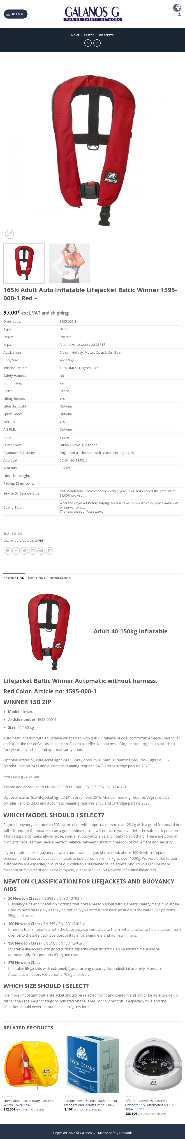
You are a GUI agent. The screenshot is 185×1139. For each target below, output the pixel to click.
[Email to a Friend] (33, 551)
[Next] (172, 150)
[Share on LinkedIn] (49, 551)
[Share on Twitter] (24, 551)
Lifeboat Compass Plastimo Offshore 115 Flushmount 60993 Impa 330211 (149, 1105)
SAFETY (89, 35)
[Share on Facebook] (16, 551)
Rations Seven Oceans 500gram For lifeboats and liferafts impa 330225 (90, 1103)
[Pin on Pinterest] (41, 551)
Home (75, 35)
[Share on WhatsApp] (8, 551)
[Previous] (13, 150)
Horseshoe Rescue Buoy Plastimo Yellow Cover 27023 (28, 1103)
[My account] (179, 14)
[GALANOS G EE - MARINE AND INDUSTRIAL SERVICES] (92, 14)
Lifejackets (106, 35)
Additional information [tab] (49, 578)
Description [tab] (14, 578)
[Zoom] (9, 234)
